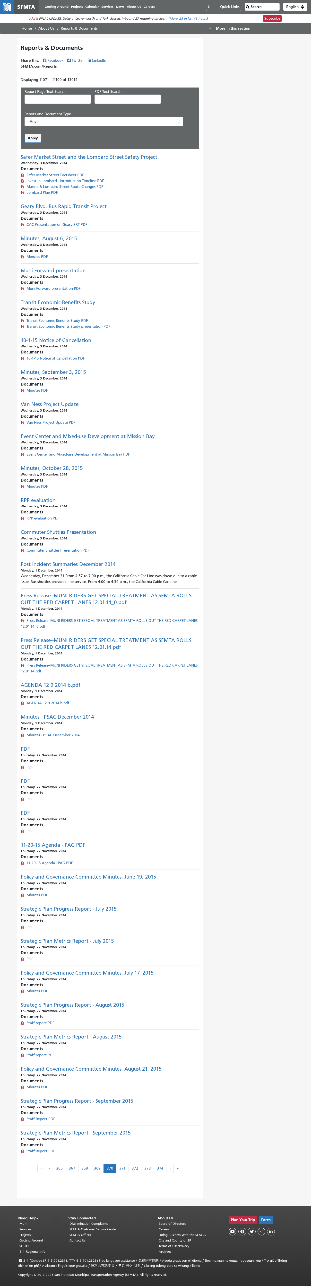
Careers (164, 1229)
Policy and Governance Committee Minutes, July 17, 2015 (87, 973)
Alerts (33, 19)
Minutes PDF (37, 257)
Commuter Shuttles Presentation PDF (57, 550)
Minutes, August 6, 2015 (49, 238)
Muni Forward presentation (53, 270)
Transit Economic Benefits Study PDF (57, 320)
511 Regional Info (32, 1252)
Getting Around (31, 1240)
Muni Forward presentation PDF (53, 288)
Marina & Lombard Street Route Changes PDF (64, 187)
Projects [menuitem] (77, 7)
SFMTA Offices (80, 1235)
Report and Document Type (48, 114)
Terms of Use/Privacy (174, 1246)
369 (97, 1168)
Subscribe (272, 18)
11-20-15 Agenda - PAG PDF (53, 845)
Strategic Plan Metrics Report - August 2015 (71, 1037)
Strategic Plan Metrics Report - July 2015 (67, 941)
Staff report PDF (40, 1023)
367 (72, 1168)
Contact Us (77, 1240)
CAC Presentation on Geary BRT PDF (56, 224)
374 (160, 1168)
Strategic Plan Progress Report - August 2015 (72, 1005)
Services (25, 1229)
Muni (23, 1224)
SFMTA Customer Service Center (93, 1229)
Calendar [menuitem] (92, 7)
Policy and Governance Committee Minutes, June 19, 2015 (88, 877)
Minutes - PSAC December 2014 (57, 717)
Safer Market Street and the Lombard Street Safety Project (89, 157)
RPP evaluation (38, 500)
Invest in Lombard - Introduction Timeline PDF (65, 181)
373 (147, 1168)
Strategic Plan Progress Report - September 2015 (77, 1101)
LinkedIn (99, 60)
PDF (25, 749)
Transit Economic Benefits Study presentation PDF (68, 326)
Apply (33, 138)
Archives (165, 1252)
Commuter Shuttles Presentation (58, 532)
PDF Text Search (108, 91)
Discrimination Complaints (88, 1224)
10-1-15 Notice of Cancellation (56, 340)
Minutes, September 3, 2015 (53, 372)
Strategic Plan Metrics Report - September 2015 (76, 1133)
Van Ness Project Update (49, 404)
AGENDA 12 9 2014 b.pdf (50, 685)
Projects (25, 1235)
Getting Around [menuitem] (57, 7)
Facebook (55, 60)
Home (27, 28)
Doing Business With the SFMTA (182, 1235)
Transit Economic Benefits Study (58, 302)
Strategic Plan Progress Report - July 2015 (69, 909)
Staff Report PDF (40, 1119)
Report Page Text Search (45, 91)
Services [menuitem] (107, 7)
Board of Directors (172, 1224)
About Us (46, 28)
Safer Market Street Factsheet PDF (55, 175)
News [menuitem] (120, 7)
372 (135, 1168)
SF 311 (24, 1246)
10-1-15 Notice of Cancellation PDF (55, 358)
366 (59, 1168)
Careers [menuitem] (149, 7)
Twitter (78, 60)
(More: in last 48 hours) (188, 19)
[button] (295, 7)
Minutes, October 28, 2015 (52, 468)
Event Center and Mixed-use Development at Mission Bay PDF (78, 454)
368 (84, 1168)
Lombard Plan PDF (42, 192)
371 (122, 1168)
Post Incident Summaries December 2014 (68, 564)
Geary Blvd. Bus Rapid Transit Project (64, 206)
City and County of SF (175, 1240)
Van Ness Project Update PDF (51, 422)
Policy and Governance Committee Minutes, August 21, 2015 (91, 1069)
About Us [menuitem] (134, 7)
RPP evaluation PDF (43, 518)
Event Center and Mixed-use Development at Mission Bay (88, 436)
